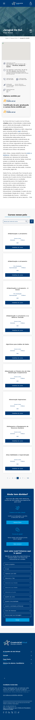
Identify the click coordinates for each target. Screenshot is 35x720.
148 (28, 478)
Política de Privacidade (24, 708)
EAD (18, 242)
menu (5, 3)
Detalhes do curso (17, 247)
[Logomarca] (17, 3)
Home (7, 38)
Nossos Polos (14, 38)
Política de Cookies (8, 709)
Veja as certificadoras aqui (10, 708)
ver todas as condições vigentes (13, 695)
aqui (19, 131)
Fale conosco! (18, 544)
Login (30, 4)
